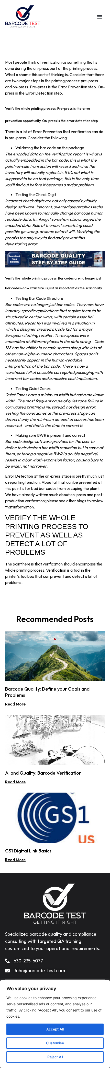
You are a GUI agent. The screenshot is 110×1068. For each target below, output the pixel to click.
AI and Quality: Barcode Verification (43, 773)
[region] (55, 1024)
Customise (55, 1043)
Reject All (55, 1057)
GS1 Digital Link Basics (28, 851)
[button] (100, 17)
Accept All (55, 1029)
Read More (15, 704)
